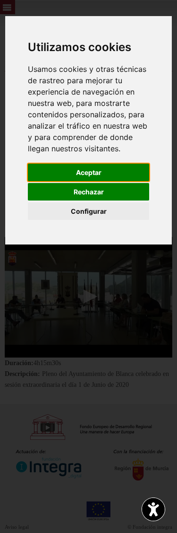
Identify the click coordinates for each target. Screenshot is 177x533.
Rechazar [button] (89, 192)
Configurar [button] (89, 211)
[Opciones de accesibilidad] (153, 509)
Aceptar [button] (88, 172)
